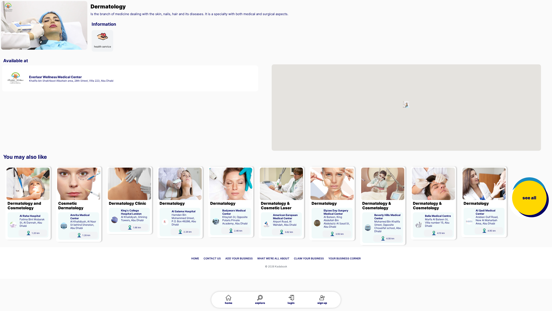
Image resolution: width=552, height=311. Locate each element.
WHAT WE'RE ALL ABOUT (273, 258)
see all (529, 197)
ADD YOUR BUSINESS (239, 258)
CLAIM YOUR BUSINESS (309, 258)
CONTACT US (212, 258)
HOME (195, 258)
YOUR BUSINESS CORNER (344, 258)
